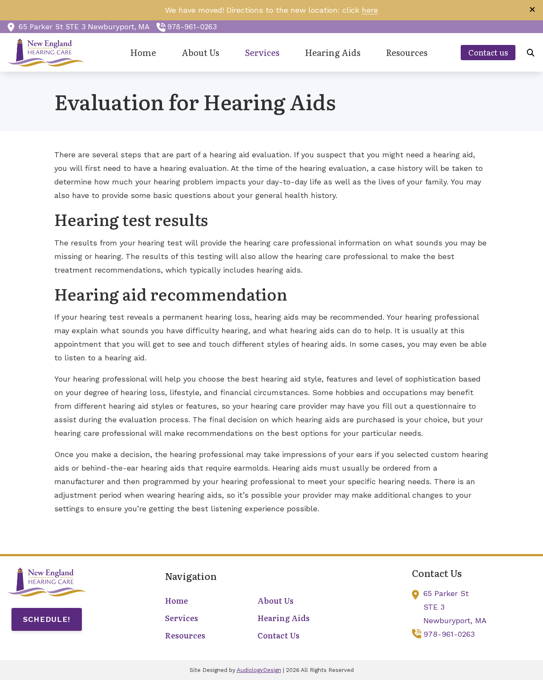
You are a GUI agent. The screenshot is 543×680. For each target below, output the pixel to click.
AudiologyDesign (259, 670)
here (370, 10)
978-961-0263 (192, 26)
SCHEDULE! (46, 619)
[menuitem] (143, 52)
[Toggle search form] (531, 52)
